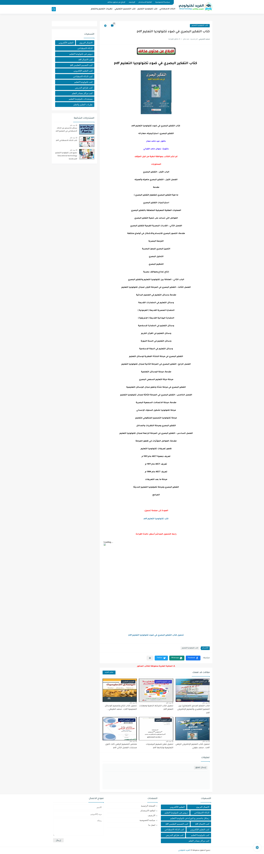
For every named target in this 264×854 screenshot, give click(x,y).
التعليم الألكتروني (66, 42)
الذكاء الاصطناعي (167, 9)
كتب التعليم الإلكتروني (83, 71)
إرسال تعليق (200, 768)
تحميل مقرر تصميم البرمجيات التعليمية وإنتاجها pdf (159, 746)
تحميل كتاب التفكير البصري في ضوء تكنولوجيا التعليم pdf (156, 635)
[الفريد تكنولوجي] (195, 6)
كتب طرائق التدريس (84, 87)
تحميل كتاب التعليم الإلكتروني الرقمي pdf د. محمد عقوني (192, 746)
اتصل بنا (151, 825)
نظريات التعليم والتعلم (101, 9)
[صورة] (86, 129)
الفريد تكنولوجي (184, 850)
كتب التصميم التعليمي (125, 9)
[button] (193, 658)
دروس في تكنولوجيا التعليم (81, 54)
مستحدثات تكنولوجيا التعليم (81, 99)
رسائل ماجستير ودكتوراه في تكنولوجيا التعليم (189, 818)
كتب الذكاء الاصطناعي (83, 76)
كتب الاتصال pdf (86, 59)
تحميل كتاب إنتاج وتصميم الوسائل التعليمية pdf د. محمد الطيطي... (121, 708)
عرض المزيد (109, 672)
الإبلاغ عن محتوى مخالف (116, 2)
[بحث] (54, 9)
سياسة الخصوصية (162, 2)
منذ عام (205, 703)
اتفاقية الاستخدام (145, 2)
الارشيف (151, 815)
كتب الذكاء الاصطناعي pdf (66, 141)
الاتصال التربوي (86, 42)
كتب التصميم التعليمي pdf (81, 65)
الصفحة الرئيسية (148, 806)
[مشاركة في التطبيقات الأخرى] (150, 658)
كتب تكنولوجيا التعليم (147, 9)
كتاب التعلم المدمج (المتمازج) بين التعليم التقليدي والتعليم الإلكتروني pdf (193, 709)
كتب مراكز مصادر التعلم (82, 93)
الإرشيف (132, 2)
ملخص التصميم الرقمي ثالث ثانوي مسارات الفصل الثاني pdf (121, 746)
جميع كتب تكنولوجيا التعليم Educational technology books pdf (66, 156)
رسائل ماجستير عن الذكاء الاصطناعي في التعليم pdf (66, 129)
